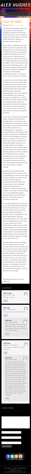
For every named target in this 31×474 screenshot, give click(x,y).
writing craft (6, 281)
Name (4, 430)
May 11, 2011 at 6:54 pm (9, 309)
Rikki (5, 308)
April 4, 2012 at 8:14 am (11, 359)
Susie (7, 358)
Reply (5, 300)
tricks (22, 279)
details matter (13, 279)
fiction (19, 279)
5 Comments (19, 25)
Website (4, 440)
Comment (5, 415)
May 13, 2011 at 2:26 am (11, 322)
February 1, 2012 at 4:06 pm (10, 345)
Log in (24, 472)
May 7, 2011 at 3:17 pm (9, 295)
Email (3, 435)
